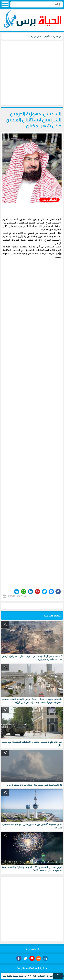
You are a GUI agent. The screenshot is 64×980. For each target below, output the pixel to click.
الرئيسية (57, 36)
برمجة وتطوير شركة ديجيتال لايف (32, 968)
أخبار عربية (36, 36)
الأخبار (47, 36)
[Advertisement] (32, 73)
